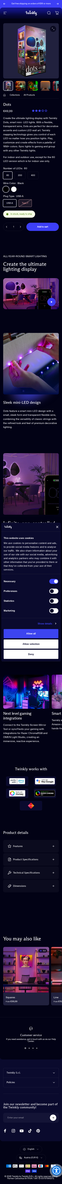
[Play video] (31, 293)
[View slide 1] (25, 1048)
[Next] (57, 4)
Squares (10, 997)
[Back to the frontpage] (4, 95)
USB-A (9, 203)
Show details (45, 623)
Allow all (31, 633)
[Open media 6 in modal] (53, 29)
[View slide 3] (33, 1048)
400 (33, 175)
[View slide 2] (29, 1048)
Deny (31, 654)
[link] (26, 692)
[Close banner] (57, 527)
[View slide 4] (37, 1048)
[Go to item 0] (8, 86)
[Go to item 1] (20, 86)
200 (20, 175)
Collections (15, 95)
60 (7, 175)
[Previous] (4, 4)
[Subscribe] (53, 1118)
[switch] (53, 591)
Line (56, 997)
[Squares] (26, 970)
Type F (25, 203)
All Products (29, 95)
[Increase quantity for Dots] (20, 227)
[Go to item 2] (33, 86)
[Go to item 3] (45, 86)
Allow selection (31, 644)
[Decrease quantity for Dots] (6, 227)
